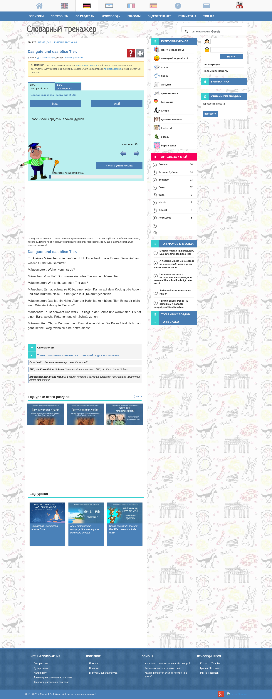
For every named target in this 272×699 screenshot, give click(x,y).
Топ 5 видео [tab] (170, 321)
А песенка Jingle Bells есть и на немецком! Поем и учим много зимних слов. (174, 264)
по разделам (85, 16)
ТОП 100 (208, 16)
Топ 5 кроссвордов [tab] (175, 314)
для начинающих (46, 57)
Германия (167, 101)
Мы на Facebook (209, 672)
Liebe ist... (167, 128)
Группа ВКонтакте (210, 668)
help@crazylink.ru (60, 694)
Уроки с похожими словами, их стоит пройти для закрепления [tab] (75, 355)
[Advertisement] (86, 209)
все (138, 396)
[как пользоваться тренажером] (131, 53)
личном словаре (112, 69)
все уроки (36, 16)
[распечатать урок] (140, 53)
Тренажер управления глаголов (51, 682)
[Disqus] (86, 597)
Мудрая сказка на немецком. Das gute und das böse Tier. (176, 252)
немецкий (44, 42)
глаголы (134, 16)
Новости (93, 668)
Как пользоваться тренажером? (162, 668)
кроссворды (111, 16)
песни (165, 75)
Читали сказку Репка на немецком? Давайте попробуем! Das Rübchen (171, 303)
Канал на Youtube (210, 663)
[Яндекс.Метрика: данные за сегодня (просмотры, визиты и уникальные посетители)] (237, 694)
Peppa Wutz (168, 145)
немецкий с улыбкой (174, 58)
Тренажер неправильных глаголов (53, 677)
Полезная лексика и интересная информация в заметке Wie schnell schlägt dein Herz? (173, 279)
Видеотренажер (159, 16)
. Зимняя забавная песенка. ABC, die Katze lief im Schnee (78, 369)
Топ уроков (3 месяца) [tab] (177, 243)
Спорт (165, 110)
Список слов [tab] (42, 347)
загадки (166, 84)
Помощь (93, 663)
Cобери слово (41, 663)
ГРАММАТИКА (187, 16)
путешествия (169, 93)
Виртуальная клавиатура (103, 672)
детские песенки (171, 119)
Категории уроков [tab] (174, 41)
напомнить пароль (216, 70)
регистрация (212, 64)
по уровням (59, 16)
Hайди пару (40, 672)
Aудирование (41, 668)
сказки (165, 136)
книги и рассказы (65, 42)
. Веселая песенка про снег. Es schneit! (58, 362)
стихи (165, 67)
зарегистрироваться (86, 65)
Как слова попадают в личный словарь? (167, 663)
